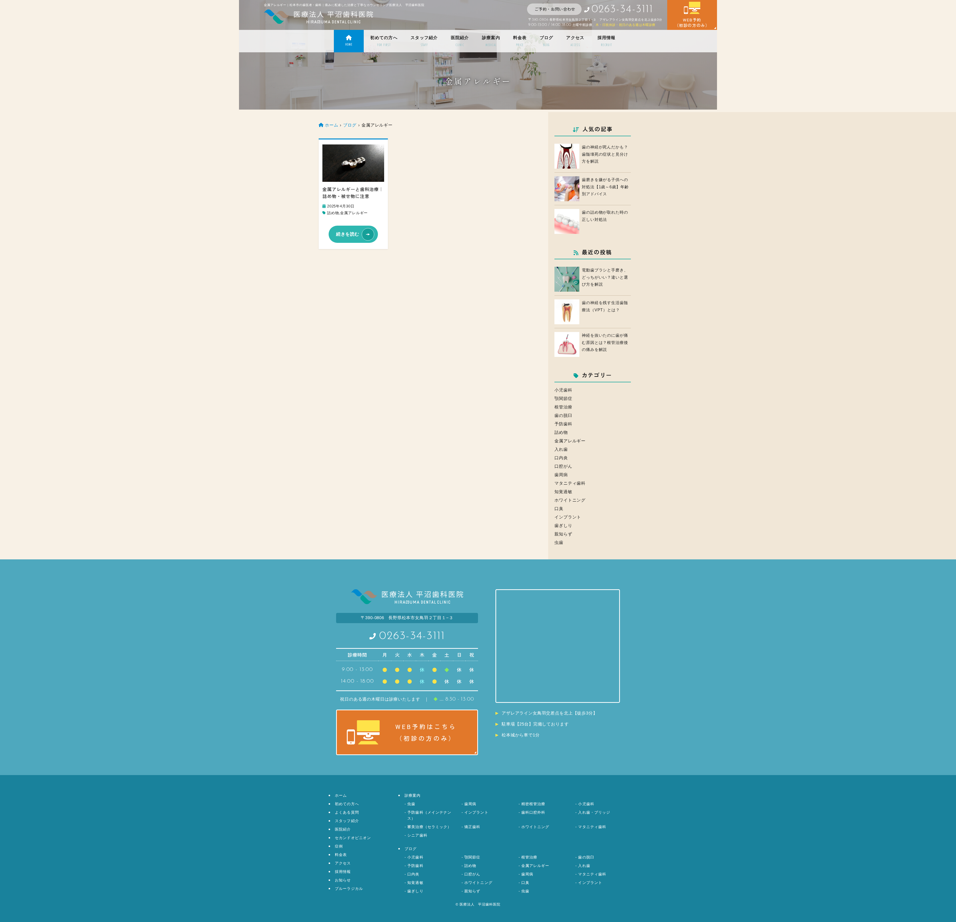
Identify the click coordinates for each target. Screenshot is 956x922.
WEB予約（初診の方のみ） (692, 22)
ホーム (341, 795)
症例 (339, 846)
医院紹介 (460, 41)
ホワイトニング (570, 500)
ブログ (546, 41)
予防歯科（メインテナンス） (429, 815)
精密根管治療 (533, 804)
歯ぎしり (563, 525)
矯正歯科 (472, 827)
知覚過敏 (563, 491)
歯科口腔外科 (533, 812)
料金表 (520, 41)
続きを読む (347, 234)
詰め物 (333, 213)
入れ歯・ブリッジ (594, 812)
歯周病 (561, 474)
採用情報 (607, 41)
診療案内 (491, 41)
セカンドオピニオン (353, 838)
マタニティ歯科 (570, 483)
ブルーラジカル (349, 888)
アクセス (575, 41)
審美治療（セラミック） (429, 827)
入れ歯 (561, 449)
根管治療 (563, 407)
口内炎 (561, 458)
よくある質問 (347, 812)
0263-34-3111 (412, 636)
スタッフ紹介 (424, 41)
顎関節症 (563, 398)
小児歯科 (563, 390)
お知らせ (343, 880)
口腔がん (563, 466)
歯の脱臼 (563, 415)
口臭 (558, 508)
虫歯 (558, 542)
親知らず (563, 534)
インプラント (567, 517)
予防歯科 (563, 424)
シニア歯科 (417, 835)
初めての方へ (384, 41)
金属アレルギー (354, 213)
